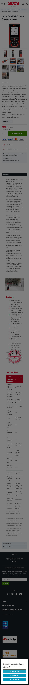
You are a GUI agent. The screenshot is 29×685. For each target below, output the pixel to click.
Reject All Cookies (14, 675)
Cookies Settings (14, 679)
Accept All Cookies (14, 671)
